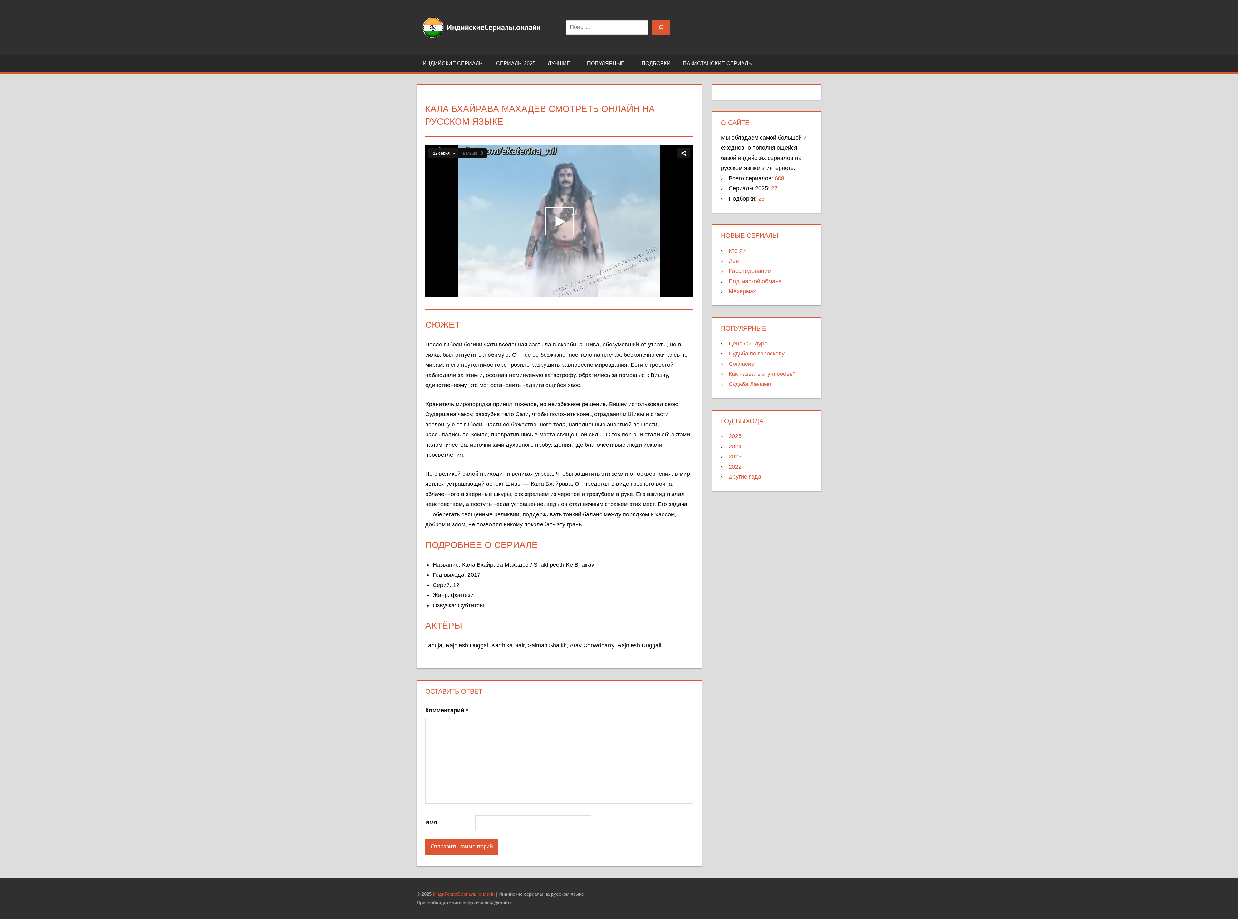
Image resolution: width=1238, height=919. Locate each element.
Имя (431, 822)
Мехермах (742, 291)
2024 (735, 446)
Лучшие (559, 63)
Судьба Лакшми (750, 384)
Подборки (656, 63)
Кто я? (737, 250)
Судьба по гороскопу (757, 353)
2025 (735, 436)
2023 (735, 456)
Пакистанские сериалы (718, 63)
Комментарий (446, 710)
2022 (735, 467)
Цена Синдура (748, 343)
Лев (734, 261)
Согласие (741, 364)
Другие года (745, 477)
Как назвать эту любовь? (762, 374)
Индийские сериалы (453, 63)
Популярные (605, 63)
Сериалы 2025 (515, 63)
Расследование (750, 271)
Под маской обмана (755, 281)
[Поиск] (661, 27)
